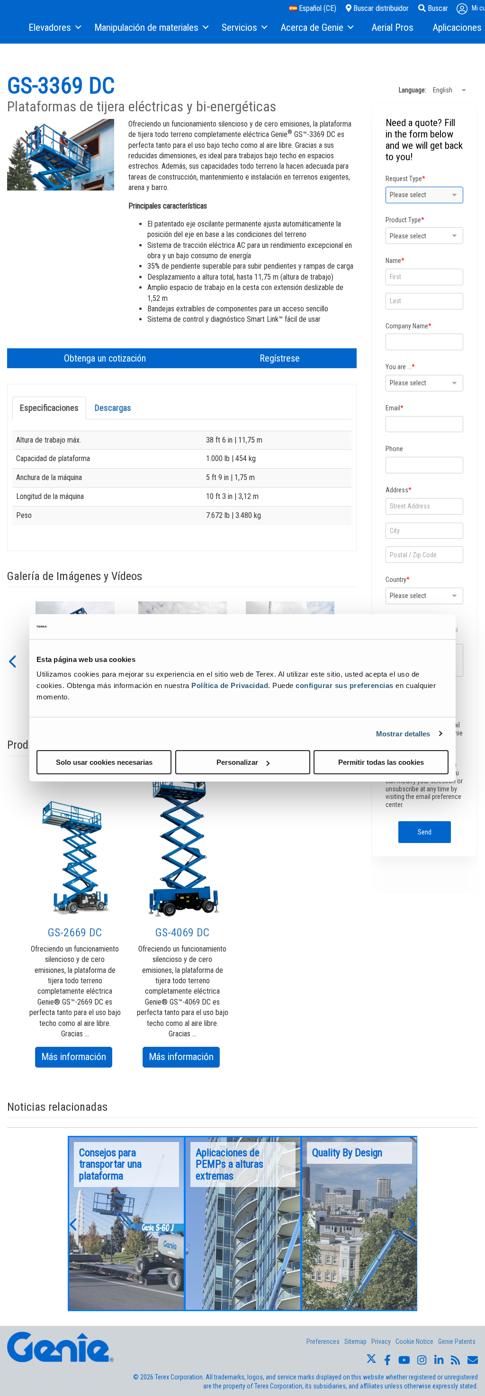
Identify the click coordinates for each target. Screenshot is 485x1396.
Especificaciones (49, 408)
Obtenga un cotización (105, 358)
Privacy (381, 1341)
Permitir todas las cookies (381, 762)
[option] (75, 931)
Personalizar (237, 762)
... (126, 1223)
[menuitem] (54, 28)
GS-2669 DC (75, 932)
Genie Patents (457, 1341)
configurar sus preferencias (345, 685)
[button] (12, 660)
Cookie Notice (414, 1341)
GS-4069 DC (182, 932)
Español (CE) (316, 8)
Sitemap (355, 1341)
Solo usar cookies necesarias (104, 762)
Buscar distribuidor (380, 8)
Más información (76, 1059)
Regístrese (280, 358)
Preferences (323, 1341)
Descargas (113, 408)
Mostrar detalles (403, 733)
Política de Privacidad (229, 685)
